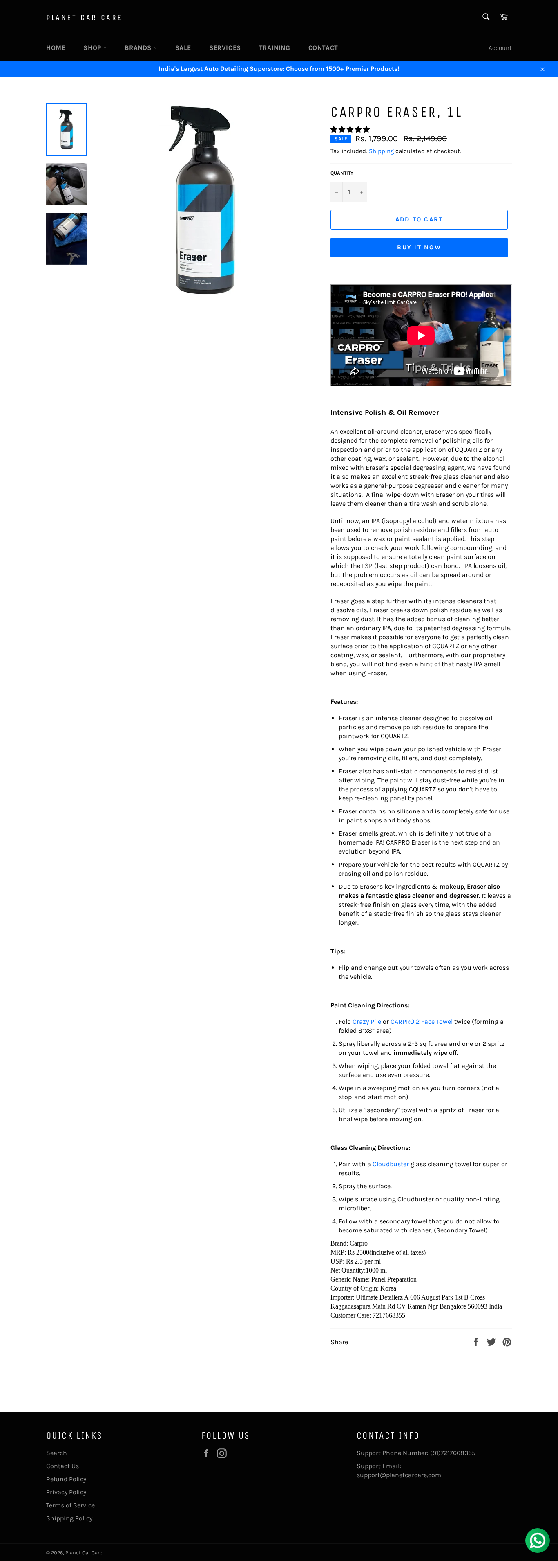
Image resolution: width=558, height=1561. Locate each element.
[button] (350, 129)
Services (225, 48)
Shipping (381, 151)
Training (274, 48)
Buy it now (419, 247)
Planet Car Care (84, 17)
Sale (183, 48)
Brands (139, 48)
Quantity (341, 173)
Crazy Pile (367, 1021)
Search (56, 1453)
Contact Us (62, 1466)
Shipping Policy (69, 1518)
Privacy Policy (66, 1492)
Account (500, 48)
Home (55, 48)
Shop (93, 48)
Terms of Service (70, 1505)
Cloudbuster (391, 1164)
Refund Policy (66, 1479)
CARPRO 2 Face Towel (422, 1021)
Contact (323, 48)
